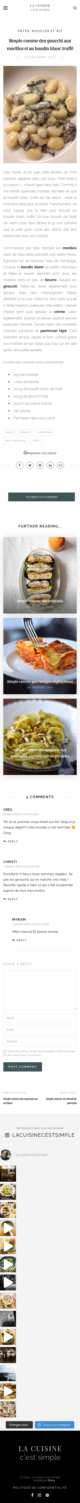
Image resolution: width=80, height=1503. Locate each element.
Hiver (9, 432)
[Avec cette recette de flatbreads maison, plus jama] (8, 1337)
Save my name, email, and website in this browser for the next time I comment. (39, 1053)
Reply (13, 841)
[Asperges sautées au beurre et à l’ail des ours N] (8, 1264)
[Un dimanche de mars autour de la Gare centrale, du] (8, 1282)
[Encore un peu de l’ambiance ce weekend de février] (8, 1391)
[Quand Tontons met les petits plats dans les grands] (8, 1174)
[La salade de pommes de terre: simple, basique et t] (8, 1192)
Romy (51, 1480)
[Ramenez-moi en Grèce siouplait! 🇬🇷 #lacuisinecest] (8, 1210)
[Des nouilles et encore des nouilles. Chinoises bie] (8, 1355)
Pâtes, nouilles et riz (40, 31)
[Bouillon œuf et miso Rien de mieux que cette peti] (8, 1228)
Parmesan (45, 432)
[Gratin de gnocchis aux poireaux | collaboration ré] (8, 1409)
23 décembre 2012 (40, 57)
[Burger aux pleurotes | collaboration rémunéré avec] (8, 1246)
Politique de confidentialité (40, 1487)
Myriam (19, 919)
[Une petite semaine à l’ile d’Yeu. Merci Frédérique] (8, 1373)
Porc (36, 441)
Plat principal (16, 441)
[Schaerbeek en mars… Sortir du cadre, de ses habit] (8, 1319)
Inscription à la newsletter (42, 496)
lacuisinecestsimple (43, 1135)
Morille (25, 432)
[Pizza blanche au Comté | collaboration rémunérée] (8, 1301)
